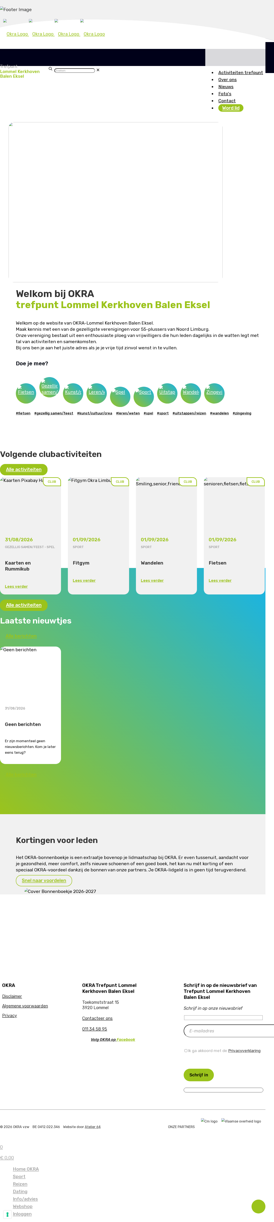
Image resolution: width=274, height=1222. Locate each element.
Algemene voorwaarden (25, 1005)
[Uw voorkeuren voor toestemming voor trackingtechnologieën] (7, 1214)
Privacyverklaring (244, 1050)
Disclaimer (12, 996)
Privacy (9, 1015)
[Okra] (54, 34)
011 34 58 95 (94, 1029)
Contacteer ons (97, 1018)
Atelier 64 (93, 1127)
